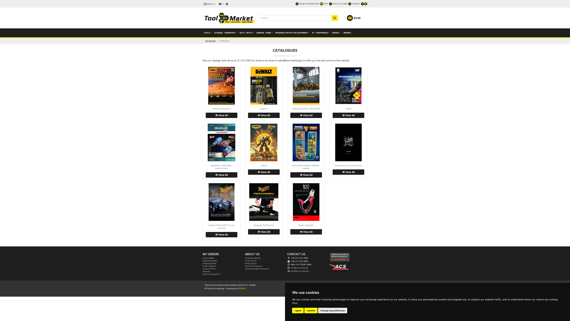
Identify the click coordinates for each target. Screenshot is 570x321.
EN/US (210, 4)
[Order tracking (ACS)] (339, 265)
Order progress (209, 266)
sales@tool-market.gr (300, 271)
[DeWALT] (264, 85)
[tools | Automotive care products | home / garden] (230, 17)
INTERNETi (241, 288)
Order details (208, 258)
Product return (209, 268)
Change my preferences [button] (332, 310)
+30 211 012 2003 (339, 3)
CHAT (325, 3)
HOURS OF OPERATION (309, 3)
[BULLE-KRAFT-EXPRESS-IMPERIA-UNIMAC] (306, 142)
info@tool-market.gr (299, 267)
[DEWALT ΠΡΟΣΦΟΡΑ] (221, 85)
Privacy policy (251, 263)
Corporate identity (253, 258)
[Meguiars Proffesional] (264, 202)
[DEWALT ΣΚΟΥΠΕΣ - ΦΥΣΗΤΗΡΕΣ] (306, 85)
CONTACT (355, 3)
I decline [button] (311, 310)
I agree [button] (297, 310)
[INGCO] (264, 142)
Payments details (210, 260)
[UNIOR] (348, 85)
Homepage (210, 40)
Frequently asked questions (257, 268)
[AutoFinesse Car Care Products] (348, 142)
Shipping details (209, 263)
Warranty (206, 271)
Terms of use (250, 260)
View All (223, 115)
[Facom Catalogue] (306, 202)
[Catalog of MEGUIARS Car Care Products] (221, 202)
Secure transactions (253, 266)
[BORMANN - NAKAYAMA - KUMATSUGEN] (221, 142)
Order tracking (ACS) (211, 274)
